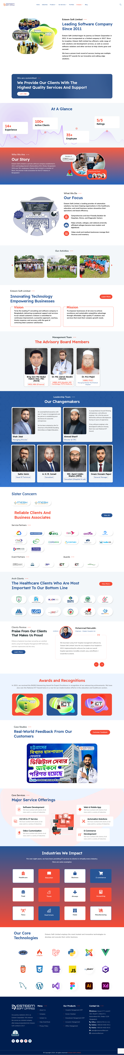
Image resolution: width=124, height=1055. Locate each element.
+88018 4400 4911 (103, 1025)
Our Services (62, 4)
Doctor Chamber (70, 1014)
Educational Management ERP (75, 1018)
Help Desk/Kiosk (44, 1022)
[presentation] (96, 664)
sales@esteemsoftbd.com (99, 1030)
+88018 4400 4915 (103, 1028)
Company (78, 4)
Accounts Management (72, 1022)
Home (38, 4)
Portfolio (71, 4)
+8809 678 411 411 (103, 1022)
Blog (86, 4)
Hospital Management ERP (74, 1010)
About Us (42, 1010)
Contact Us (42, 1018)
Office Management (71, 1026)
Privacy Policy (43, 1026)
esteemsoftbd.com (97, 1033)
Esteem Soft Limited (74, 1053)
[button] (12, 265)
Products (52, 4)
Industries (45, 4)
